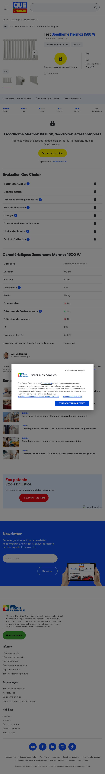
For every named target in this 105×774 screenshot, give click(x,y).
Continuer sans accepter (75, 371)
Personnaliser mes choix (72, 397)
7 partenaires (46, 383)
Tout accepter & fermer (72, 403)
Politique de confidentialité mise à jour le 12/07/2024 (38, 397)
